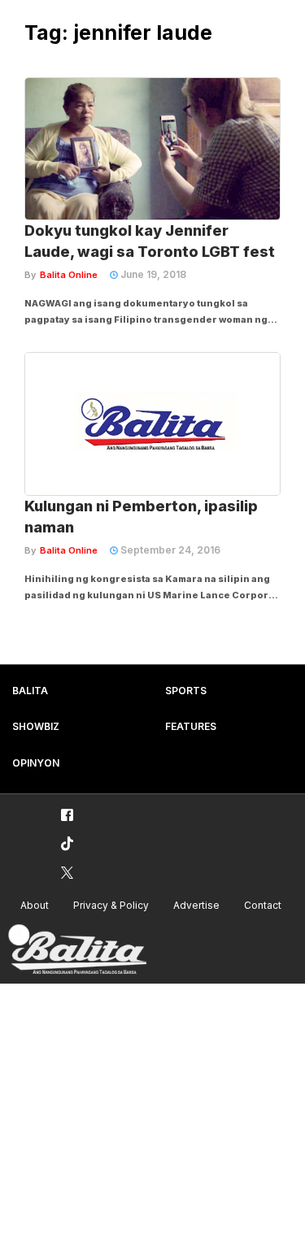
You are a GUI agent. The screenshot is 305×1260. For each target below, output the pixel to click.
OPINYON (35, 763)
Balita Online (69, 274)
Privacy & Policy (111, 905)
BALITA (30, 690)
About (34, 905)
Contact (262, 905)
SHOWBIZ (35, 726)
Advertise (196, 905)
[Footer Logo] (77, 949)
